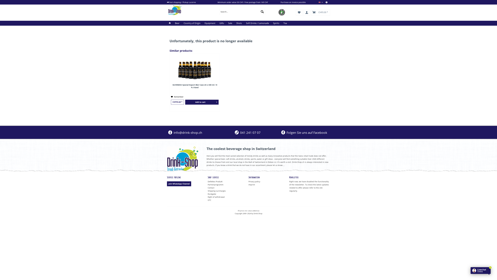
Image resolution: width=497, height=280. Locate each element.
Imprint (251, 184)
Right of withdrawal (216, 197)
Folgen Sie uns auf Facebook (306, 132)
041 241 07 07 (250, 132)
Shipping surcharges (217, 191)
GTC (209, 200)
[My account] (307, 12)
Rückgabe (212, 194)
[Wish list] (299, 12)
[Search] (262, 11)
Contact (211, 188)
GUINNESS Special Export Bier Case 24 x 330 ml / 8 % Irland (195, 86)
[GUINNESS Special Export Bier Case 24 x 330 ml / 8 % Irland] (195, 69)
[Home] (170, 23)
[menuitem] (328, 2)
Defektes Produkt (215, 181)
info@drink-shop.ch (187, 132)
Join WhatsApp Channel (179, 184)
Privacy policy (254, 181)
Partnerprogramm (215, 184)
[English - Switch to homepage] (187, 10)
